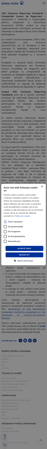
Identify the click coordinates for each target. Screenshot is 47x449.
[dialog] (23, 224)
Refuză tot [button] (24, 255)
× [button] (42, 187)
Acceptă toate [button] (24, 248)
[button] (23, 260)
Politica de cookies (22, 216)
